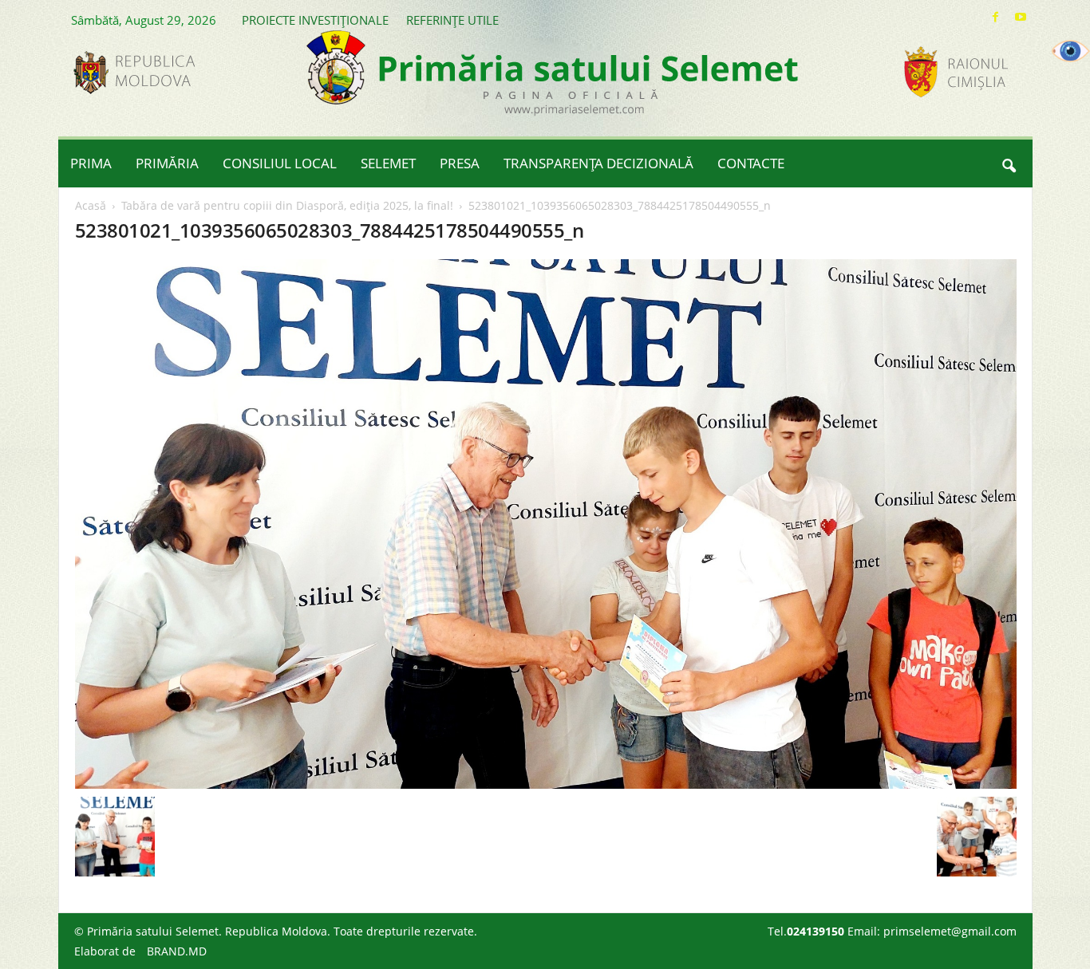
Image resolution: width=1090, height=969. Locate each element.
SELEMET (388, 163)
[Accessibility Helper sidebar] (1071, 51)
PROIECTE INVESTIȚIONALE (315, 20)
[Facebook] (995, 17)
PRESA (460, 163)
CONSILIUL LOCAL (280, 163)
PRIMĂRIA (167, 163)
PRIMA (91, 163)
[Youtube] (1020, 17)
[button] (1008, 163)
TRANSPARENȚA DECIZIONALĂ (598, 163)
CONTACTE (750, 163)
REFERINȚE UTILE (452, 20)
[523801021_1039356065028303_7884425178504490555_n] (546, 524)
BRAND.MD (177, 951)
